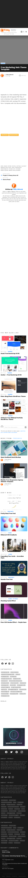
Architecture (5, 672)
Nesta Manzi (4, 850)
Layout (24, 166)
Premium (23, 689)
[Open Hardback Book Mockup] (14, 448)
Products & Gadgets (16, 691)
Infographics (21, 685)
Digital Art (17, 678)
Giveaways (5, 685)
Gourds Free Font (7, 579)
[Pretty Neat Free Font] (14, 502)
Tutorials (15, 598)
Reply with (25, 427)
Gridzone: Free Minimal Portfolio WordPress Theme (12, 418)
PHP (10, 167)
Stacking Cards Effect (8, 601)
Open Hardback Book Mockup (11, 457)
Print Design (5, 691)
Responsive (4, 168)
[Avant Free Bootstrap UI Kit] (14, 342)
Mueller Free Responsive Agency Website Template (12, 480)
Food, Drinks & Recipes (16, 680)
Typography (14, 693)
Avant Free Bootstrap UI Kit (10, 353)
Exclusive (4, 680)
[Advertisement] (14, 14)
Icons (13, 685)
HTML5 (19, 166)
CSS (2, 166)
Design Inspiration (6, 678)
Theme (18, 168)
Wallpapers (5, 695)
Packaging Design (13, 689)
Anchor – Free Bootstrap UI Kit (11, 375)
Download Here (14, 134)
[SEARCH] (23, 32)
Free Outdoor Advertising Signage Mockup (13, 856)
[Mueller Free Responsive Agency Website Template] (14, 470)
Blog (18, 674)
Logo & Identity (16, 687)
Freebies (10, 351)
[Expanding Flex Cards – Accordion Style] (14, 545)
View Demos (5, 134)
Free (10, 166)
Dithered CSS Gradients (9, 535)
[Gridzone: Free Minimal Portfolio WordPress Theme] (14, 406)
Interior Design (6, 687)
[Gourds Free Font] (14, 568)
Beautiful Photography (8, 674)
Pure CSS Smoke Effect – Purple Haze (13, 622)
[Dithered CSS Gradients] (14, 523)
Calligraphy (5, 676)
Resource (19, 167)
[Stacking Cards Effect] (14, 589)
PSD (14, 167)
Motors (4, 689)
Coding (10, 532)
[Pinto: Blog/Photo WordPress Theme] (14, 385)
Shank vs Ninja (6, 852)
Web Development (15, 170)
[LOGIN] (21, 31)
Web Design (4, 170)
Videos (23, 693)
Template (12, 168)
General (23, 683)
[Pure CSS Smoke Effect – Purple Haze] (14, 611)
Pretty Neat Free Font (8, 513)
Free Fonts (10, 511)
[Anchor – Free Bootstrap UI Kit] (14, 363)
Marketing (4, 167)
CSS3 (6, 166)
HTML (14, 166)
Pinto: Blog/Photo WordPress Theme (13, 396)
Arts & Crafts (14, 672)
